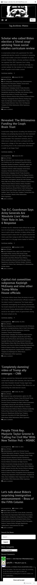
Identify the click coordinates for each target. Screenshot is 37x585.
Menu (33, 20)
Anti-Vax (12, 162)
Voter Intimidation (10, 477)
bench (8, 559)
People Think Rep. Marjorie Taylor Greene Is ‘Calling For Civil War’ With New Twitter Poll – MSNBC (18, 435)
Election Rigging (23, 175)
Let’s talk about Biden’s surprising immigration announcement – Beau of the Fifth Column (17, 497)
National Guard (16, 260)
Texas (28, 101)
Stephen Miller (20, 349)
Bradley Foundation (13, 164)
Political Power (6, 183)
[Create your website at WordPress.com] (18, 2)
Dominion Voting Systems (25, 334)
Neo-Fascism (23, 94)
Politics (32, 96)
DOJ (17, 334)
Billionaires (4, 164)
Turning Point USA (29, 192)
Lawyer (3, 406)
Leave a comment (8, 109)
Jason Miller (27, 336)
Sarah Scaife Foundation (24, 190)
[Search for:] (18, 537)
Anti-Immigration (7, 81)
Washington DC (20, 264)
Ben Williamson (30, 326)
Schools (15, 101)
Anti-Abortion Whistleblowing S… (24, 559)
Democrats (8, 515)
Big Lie (3, 83)
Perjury (29, 260)
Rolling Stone (5, 190)
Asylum (5, 512)
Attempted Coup (17, 81)
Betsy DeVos (27, 162)
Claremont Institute (6, 168)
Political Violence (25, 96)
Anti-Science (27, 160)
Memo (30, 92)
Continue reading (7, 73)
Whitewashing (5, 107)
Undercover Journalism (7, 415)
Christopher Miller (6, 253)
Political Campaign (28, 468)
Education (26, 88)
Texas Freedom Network (8, 103)
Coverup (14, 253)
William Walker (5, 266)
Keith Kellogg (15, 341)
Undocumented (14, 525)
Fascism (20, 90)
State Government (21, 474)
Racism (17, 98)
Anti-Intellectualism (17, 160)
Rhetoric (21, 98)
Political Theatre (6, 523)
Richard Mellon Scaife (19, 188)
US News (9, 79)
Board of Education (10, 83)
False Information (6, 177)
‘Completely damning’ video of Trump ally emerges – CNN (15, 370)
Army (4, 251)
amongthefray (7, 77)
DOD (18, 253)
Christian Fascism (13, 166)
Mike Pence (8, 181)
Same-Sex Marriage (6, 101)
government (30, 177)
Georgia (15, 464)
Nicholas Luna (5, 345)
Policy (28, 519)
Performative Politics (21, 519)
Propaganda (11, 98)
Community (29, 512)
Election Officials (17, 459)
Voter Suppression (20, 477)
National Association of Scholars (10, 94)
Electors (30, 175)
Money (13, 181)
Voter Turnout (30, 477)
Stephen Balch (22, 101)
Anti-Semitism (5, 162)
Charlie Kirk (4, 166)
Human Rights (5, 517)
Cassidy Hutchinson (13, 328)
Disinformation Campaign (8, 88)
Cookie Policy (9, 575)
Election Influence (11, 457)
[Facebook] (2, 20)
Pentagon (23, 260)
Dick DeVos (16, 171)
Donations (26, 173)
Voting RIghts (5, 479)
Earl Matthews (5, 255)
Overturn (12, 345)
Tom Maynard (26, 103)
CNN (30, 396)
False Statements (17, 177)
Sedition (3, 192)
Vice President (7, 194)
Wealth (14, 194)
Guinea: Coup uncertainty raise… (23, 567)
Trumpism (4, 105)
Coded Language (17, 168)
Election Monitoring (6, 459)
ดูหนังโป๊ (9, 563)
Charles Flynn (26, 251)
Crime (20, 398)
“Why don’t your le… (20, 563)
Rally (7, 349)
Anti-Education (7, 160)
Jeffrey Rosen (12, 339)
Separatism (12, 474)
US (8, 105)
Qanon (29, 186)
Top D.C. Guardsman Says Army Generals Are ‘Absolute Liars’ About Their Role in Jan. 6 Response (17, 216)
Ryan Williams (13, 190)
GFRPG (24, 255)
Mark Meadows (5, 343)
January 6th (19, 179)
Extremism (9, 90)
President (27, 183)
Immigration (13, 517)
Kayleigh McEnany (6, 341)
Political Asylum (5, 521)
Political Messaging (26, 521)
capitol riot (28, 164)
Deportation (14, 515)
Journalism (27, 404)
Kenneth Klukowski (25, 341)
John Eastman (25, 92)
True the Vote (14, 192)
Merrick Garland (14, 406)
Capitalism (22, 164)
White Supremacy (24, 105)
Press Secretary (20, 347)
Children (19, 83)
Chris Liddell (30, 328)
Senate (23, 262)
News (4, 79)
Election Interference (12, 175)
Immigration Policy (22, 517)
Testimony (28, 262)
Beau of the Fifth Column (15, 512)
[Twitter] (5, 20)
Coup (26, 453)
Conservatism (25, 83)
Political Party (16, 96)
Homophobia (4, 92)
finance (24, 177)
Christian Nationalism (24, 166)
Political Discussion (6, 409)
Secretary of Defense (14, 262)
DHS (19, 515)
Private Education (6, 186)
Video (17, 415)
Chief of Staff (23, 328)
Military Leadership (6, 260)
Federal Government (28, 402)
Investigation (12, 179)
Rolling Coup (27, 98)
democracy (31, 453)
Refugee (18, 523)
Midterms (31, 466)
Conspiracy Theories (6, 86)
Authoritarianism (27, 81)
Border (24, 512)
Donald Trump (19, 88)
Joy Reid (3, 466)
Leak (9, 258)
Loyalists (8, 466)
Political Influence (6, 96)
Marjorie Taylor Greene (18, 466)
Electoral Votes (5, 402)
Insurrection (4, 179)
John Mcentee (28, 339)
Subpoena (27, 349)
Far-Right (15, 90)
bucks (8, 567)
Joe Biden (18, 92)
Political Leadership (20, 345)
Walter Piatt (12, 264)
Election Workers (6, 462)
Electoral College (24, 400)
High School (26, 90)
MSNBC (3, 468)
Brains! (5, 510)
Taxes (8, 192)
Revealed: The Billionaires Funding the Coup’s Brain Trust (18, 123)
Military (25, 258)
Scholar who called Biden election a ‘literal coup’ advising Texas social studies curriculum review (18, 43)
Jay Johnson (12, 92)
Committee (26, 330)
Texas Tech (18, 103)
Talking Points (5, 525)
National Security (10, 468)
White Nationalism (14, 105)
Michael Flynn (19, 258)
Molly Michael (29, 343)
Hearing (28, 255)
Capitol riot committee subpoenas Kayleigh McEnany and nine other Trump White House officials (17, 286)
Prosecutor (4, 413)
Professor (4, 98)
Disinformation (17, 86)
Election (3, 90)
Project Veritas (16, 186)
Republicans (9, 188)
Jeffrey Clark (4, 339)
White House (21, 351)
